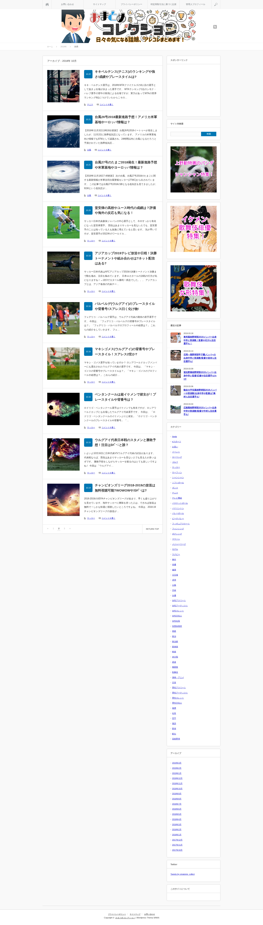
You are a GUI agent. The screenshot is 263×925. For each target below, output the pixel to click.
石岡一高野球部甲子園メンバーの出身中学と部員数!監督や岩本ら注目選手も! (200, 357)
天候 (174, 590)
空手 (174, 718)
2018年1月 (176, 835)
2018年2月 (176, 829)
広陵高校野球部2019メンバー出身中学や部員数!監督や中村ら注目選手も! (200, 410)
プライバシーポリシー (131, 4)
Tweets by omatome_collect (183, 874)
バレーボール (178, 513)
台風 (89, 150)
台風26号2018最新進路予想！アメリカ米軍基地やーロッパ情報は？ (126, 119)
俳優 (174, 564)
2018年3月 (176, 824)
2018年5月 (176, 814)
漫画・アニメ (178, 677)
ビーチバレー (178, 518)
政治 (174, 636)
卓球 (174, 580)
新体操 (175, 647)
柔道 (174, 662)
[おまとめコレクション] (130, 27)
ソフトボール (178, 483)
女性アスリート (179, 600)
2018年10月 (177, 789)
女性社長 (176, 621)
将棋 (174, 631)
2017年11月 (177, 845)
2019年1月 (176, 773)
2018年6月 (176, 809)
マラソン (176, 539)
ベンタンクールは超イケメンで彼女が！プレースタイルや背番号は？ (125, 397)
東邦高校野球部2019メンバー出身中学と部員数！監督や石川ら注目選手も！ (200, 340)
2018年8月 (176, 799)
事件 (174, 559)
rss (215, 27)
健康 (174, 570)
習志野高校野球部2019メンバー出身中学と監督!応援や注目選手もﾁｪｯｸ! (200, 375)
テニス (90, 104)
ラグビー (176, 554)
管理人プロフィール (195, 4)
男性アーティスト (180, 693)
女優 (174, 595)
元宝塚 (175, 575)
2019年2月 (176, 768)
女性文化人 (177, 616)
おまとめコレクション (125, 918)
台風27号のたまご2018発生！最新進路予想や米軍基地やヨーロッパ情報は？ (126, 165)
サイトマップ (99, 4)
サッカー (91, 241)
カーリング (177, 457)
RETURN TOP (152, 529)
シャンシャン (178, 477)
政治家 (175, 641)
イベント (176, 452)
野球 (174, 729)
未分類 (175, 657)
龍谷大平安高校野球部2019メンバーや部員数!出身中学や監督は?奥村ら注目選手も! (200, 393)
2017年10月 (177, 850)
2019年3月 (176, 763)
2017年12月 (177, 840)
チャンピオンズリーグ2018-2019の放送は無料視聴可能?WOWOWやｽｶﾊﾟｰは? (125, 487)
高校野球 (176, 739)
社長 (174, 713)
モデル (175, 549)
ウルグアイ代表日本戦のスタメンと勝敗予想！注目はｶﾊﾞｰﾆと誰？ (125, 442)
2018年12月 (177, 778)
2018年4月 (176, 819)
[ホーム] (47, 4)
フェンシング (178, 529)
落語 (174, 723)
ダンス (175, 488)
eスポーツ (176, 441)
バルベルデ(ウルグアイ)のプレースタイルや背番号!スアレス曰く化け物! (125, 306)
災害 (174, 682)
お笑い (175, 447)
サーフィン (177, 472)
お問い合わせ (67, 4)
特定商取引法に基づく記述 (163, 4)
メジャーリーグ (179, 544)
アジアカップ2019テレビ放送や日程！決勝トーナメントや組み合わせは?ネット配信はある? (126, 258)
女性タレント (178, 611)
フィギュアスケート (181, 524)
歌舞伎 (175, 672)
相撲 (174, 708)
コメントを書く (106, 104)
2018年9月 (176, 794)
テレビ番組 (177, 498)
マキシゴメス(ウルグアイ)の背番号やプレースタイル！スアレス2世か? (125, 351)
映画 (174, 652)
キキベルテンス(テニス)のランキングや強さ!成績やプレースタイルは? (125, 74)
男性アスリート (179, 687)
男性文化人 (177, 703)
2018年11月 (177, 783)
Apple (174, 436)
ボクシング (177, 534)
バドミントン (178, 508)
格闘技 (175, 667)
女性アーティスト (180, 606)
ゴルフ (175, 462)
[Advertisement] (193, 90)
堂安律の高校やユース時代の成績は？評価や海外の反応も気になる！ (125, 210)
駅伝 (174, 734)
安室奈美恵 (177, 626)
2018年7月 (176, 804)
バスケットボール (180, 503)
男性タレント (178, 698)
